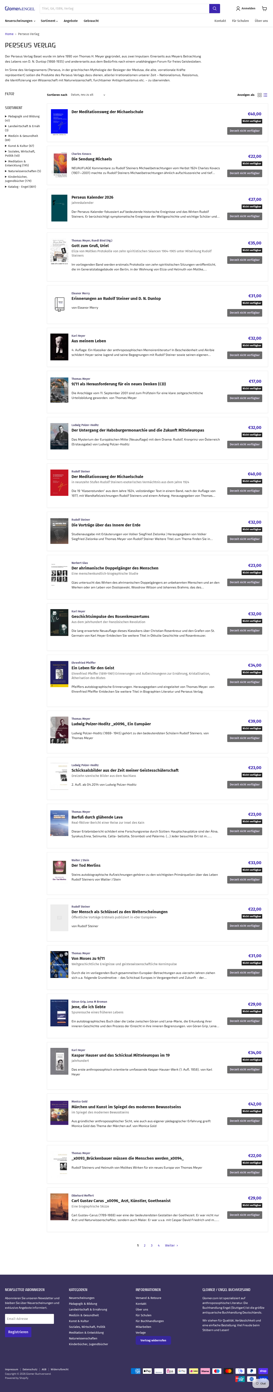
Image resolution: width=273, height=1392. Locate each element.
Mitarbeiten (143, 1327)
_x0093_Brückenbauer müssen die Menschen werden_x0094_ (128, 1158)
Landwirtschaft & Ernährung (88, 1309)
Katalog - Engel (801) (22, 186)
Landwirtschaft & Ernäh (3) (22, 128)
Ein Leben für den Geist (93, 668)
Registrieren (18, 1332)
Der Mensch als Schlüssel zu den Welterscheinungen (120, 911)
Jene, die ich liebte (89, 1006)
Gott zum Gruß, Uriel (90, 245)
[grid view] (259, 95)
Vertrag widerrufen (153, 1340)
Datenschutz (30, 1369)
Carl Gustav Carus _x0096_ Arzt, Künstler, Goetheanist (121, 1200)
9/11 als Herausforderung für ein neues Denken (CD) (119, 384)
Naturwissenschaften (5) (24, 171)
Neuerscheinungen (19, 21)
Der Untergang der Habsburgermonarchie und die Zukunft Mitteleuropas (138, 430)
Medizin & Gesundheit (84, 1315)
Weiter (170, 1245)
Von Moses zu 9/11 (88, 958)
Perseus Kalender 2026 (92, 197)
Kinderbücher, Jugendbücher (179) (18, 179)
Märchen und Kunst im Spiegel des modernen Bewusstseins (126, 1106)
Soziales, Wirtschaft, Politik (87, 1327)
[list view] (265, 95)
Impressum (11, 1369)
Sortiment (48, 21)
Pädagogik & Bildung (83, 1304)
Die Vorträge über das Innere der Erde (106, 525)
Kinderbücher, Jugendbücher (88, 1344)
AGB (44, 1369)
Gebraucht (91, 21)
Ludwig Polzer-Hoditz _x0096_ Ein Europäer (111, 724)
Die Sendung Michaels (92, 159)
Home (9, 34)
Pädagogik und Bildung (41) (22, 118)
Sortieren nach (57, 95)
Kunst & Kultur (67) (21, 146)
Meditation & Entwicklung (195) (17, 163)
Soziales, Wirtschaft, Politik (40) (20, 153)
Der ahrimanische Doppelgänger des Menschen (115, 568)
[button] (246, 8)
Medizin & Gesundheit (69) (21, 138)
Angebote (71, 21)
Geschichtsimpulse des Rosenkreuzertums (110, 616)
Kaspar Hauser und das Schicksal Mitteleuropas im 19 (121, 1055)
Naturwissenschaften (83, 1338)
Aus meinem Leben (89, 341)
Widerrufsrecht (60, 1369)
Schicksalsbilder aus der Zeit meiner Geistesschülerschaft (125, 770)
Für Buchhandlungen (150, 1321)
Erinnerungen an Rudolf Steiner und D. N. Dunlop (116, 298)
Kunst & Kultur (79, 1321)
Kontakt (220, 21)
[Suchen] (214, 8)
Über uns (261, 21)
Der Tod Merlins (86, 865)
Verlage (141, 1332)
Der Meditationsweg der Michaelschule (107, 111)
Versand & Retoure (148, 1298)
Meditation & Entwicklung (86, 1332)
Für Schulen (240, 21)
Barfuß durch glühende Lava (97, 817)
